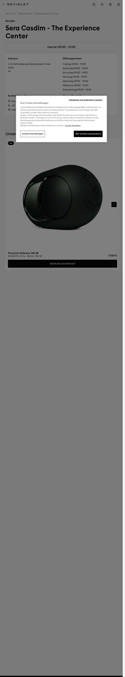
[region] (61, 118)
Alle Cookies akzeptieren (88, 134)
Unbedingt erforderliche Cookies (85, 100)
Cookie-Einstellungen (32, 134)
